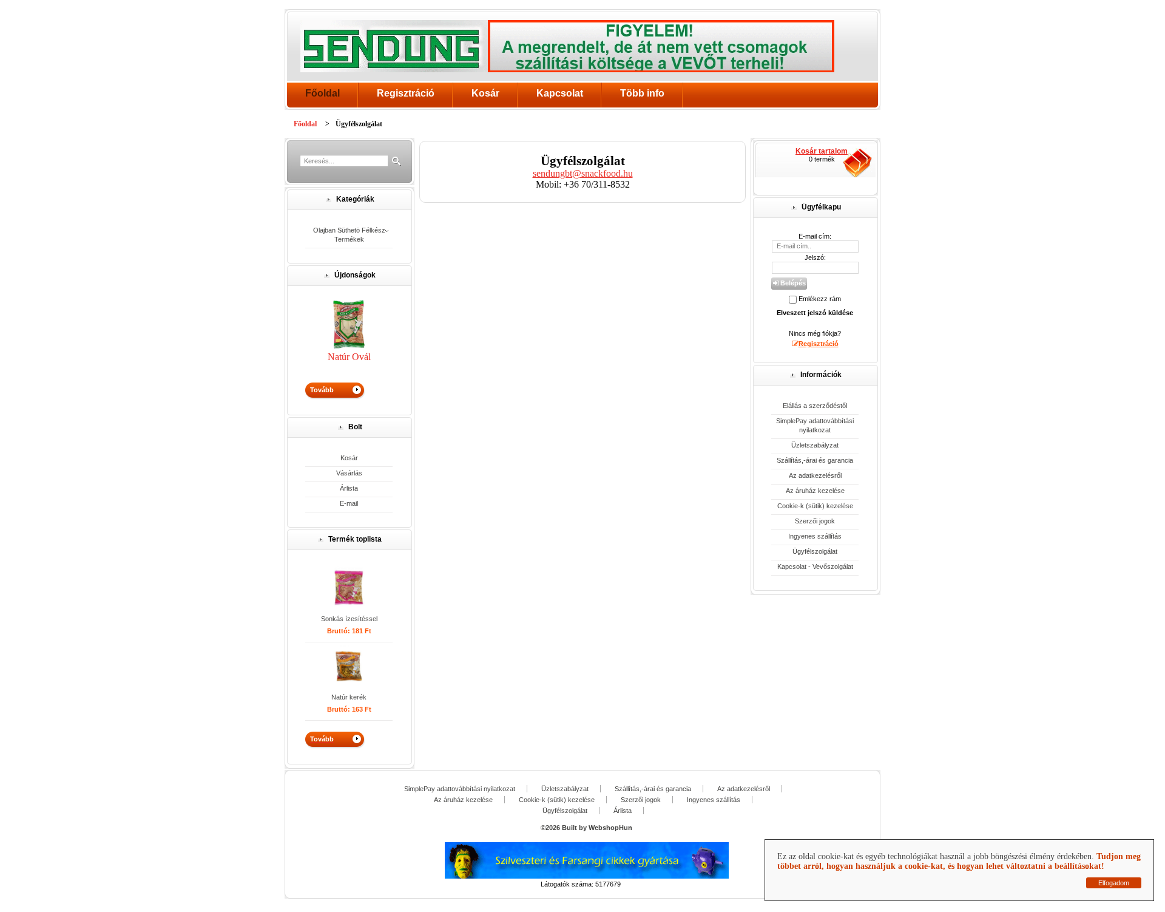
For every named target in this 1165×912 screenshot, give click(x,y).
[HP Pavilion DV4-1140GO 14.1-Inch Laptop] (349, 588)
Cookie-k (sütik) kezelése (815, 505)
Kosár (485, 93)
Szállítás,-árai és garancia (815, 460)
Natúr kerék (348, 697)
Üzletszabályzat (815, 445)
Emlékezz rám (820, 298)
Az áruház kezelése (815, 490)
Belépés (792, 283)
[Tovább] (349, 391)
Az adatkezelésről (815, 475)
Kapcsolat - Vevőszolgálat (815, 566)
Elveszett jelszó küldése (815, 312)
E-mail (349, 503)
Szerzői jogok (815, 521)
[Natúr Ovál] (349, 345)
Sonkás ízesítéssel (349, 618)
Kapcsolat (559, 93)
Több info (642, 93)
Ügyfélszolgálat (814, 551)
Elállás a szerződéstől (815, 405)
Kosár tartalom (821, 151)
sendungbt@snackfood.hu (583, 173)
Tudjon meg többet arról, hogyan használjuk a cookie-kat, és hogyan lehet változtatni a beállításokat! (959, 861)
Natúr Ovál (349, 357)
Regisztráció (405, 93)
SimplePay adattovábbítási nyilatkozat (815, 425)
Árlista (349, 488)
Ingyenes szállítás (815, 536)
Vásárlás (349, 473)
